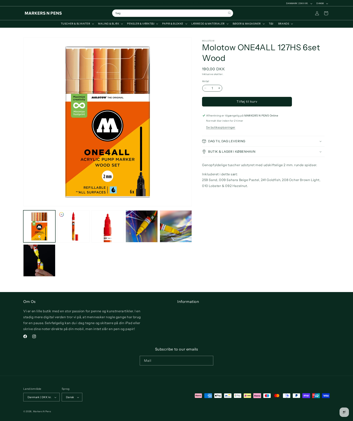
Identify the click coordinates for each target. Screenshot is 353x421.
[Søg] (229, 13)
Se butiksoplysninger (220, 127)
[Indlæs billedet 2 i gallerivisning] (73, 226)
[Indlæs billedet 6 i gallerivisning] (39, 260)
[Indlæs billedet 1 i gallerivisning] (39, 226)
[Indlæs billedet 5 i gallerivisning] (176, 226)
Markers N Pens (42, 411)
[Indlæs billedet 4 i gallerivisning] (142, 226)
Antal (205, 81)
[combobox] (172, 13)
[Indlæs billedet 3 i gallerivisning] (108, 226)
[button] (77, 24)
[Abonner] (208, 360)
